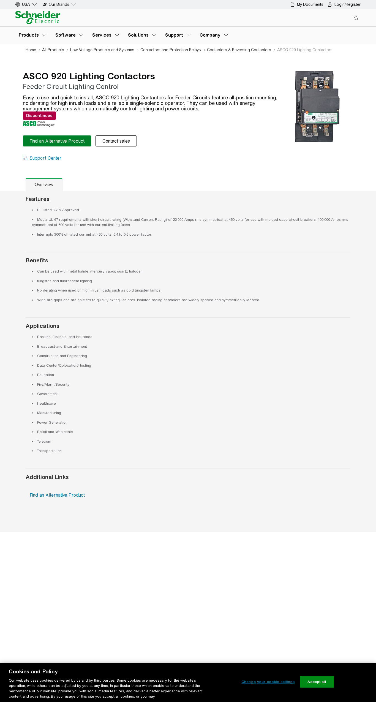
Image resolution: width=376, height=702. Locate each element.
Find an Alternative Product (57, 495)
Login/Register (347, 4)
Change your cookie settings (268, 682)
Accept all (316, 682)
